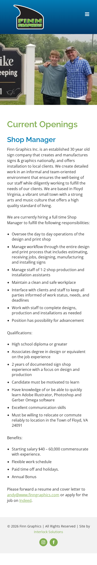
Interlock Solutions (48, 532)
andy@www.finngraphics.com (33, 494)
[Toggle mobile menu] (87, 14)
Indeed (25, 500)
